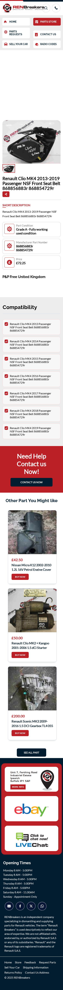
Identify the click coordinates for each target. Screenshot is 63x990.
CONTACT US (48, 34)
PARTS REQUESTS (15, 33)
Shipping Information (35, 967)
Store (18, 962)
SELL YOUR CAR (18, 44)
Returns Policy (13, 972)
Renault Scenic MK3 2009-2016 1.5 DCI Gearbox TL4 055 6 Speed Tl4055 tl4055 (32, 723)
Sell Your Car (12, 967)
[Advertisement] (31, 83)
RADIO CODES (48, 44)
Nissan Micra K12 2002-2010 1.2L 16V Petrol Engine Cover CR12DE (31, 567)
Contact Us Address (37, 972)
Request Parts (47, 962)
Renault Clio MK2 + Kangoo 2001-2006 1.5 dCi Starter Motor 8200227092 (30, 645)
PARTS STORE (48, 21)
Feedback (30, 962)
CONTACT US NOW (31, 482)
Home (8, 962)
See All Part (31, 752)
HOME (12, 21)
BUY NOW (20, 576)
